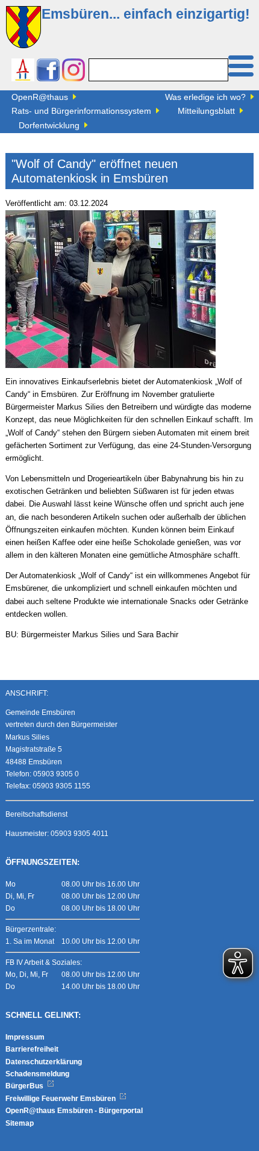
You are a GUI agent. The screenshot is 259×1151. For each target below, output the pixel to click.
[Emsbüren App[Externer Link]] (23, 71)
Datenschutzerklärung (43, 1062)
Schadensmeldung (37, 1074)
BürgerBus (25, 1086)
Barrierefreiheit (31, 1049)
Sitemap (19, 1123)
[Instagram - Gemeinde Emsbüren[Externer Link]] (73, 71)
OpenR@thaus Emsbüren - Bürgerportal (74, 1110)
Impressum (25, 1037)
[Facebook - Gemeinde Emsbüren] (48, 71)
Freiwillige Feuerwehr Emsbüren (61, 1098)
